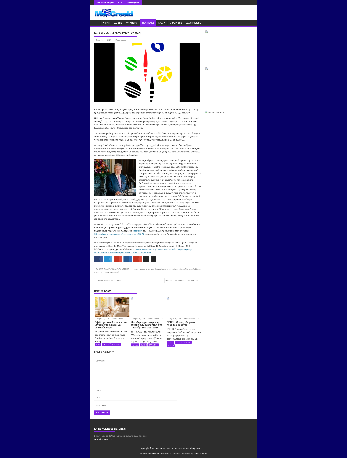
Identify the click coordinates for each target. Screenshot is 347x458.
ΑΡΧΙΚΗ (106, 23)
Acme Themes (200, 453)
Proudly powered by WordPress (155, 453)
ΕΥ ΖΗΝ (161, 23)
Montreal (135, 345)
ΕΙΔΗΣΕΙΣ (118, 23)
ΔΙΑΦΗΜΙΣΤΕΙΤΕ (193, 23)
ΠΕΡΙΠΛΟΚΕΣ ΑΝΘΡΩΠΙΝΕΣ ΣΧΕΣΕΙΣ (181, 280)
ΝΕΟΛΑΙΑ (114, 269)
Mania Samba (120, 40)
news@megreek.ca (103, 439)
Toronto (171, 342)
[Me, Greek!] (96, 22)
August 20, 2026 (138, 318)
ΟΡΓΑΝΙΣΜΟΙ (132, 23)
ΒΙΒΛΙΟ (98, 345)
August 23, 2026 (102, 318)
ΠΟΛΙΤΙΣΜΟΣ (148, 23)
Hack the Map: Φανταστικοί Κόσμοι (146, 269)
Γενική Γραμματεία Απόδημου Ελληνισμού (177, 269)
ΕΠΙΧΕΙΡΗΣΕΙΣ (176, 23)
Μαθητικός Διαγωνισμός (110, 272)
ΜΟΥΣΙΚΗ (187, 342)
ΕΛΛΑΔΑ (107, 269)
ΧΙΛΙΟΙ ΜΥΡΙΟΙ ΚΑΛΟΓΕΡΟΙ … (110, 280)
